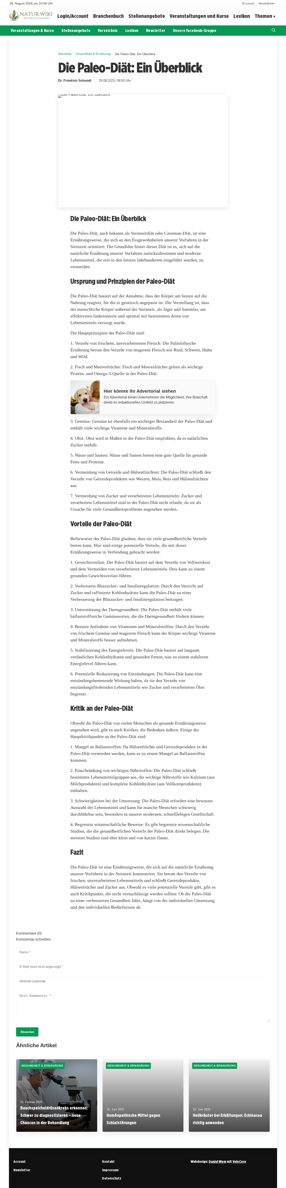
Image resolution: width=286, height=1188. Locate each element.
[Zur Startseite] (31, 20)
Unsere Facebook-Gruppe (195, 30)
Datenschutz (111, 1178)
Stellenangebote (146, 16)
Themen (263, 16)
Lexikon (241, 16)
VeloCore (239, 1161)
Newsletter (267, 3)
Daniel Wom (217, 1161)
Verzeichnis (108, 30)
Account (248, 3)
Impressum (110, 1170)
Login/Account (72, 16)
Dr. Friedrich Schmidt (74, 80)
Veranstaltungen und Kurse (199, 16)
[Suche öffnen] (273, 31)
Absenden (27, 1032)
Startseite (65, 54)
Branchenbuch (108, 16)
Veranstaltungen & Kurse (32, 30)
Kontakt (108, 1161)
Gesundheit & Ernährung (93, 54)
